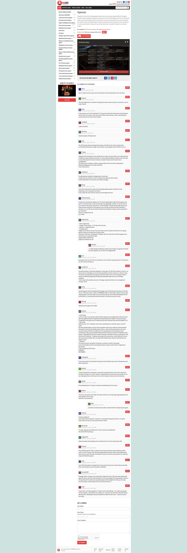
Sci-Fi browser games (67, 63)
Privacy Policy (119, 550)
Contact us (127, 550)
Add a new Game (101, 550)
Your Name (80, 506)
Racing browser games (67, 56)
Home (59, 8)
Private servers (76, 8)
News (83, 8)
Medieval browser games (66, 38)
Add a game (89, 8)
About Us (95, 550)
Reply (127, 87)
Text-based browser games (67, 73)
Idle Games (67, 30)
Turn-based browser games (67, 76)
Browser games (66, 8)
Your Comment (81, 520)
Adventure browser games (67, 17)
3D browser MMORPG (67, 15)
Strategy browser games (67, 70)
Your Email (80, 512)
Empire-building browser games (67, 23)
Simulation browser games (67, 65)
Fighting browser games (67, 28)
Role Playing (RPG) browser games (67, 59)
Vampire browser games (67, 78)
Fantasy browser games (66, 25)
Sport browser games (67, 68)
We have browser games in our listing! (119, 4)
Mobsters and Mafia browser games (67, 41)
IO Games (67, 33)
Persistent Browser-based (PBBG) (67, 48)
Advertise (108, 550)
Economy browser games (67, 20)
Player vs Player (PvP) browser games (67, 52)
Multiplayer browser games (67, 45)
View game (67, 100)
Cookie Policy (113, 550)
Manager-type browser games (67, 36)
